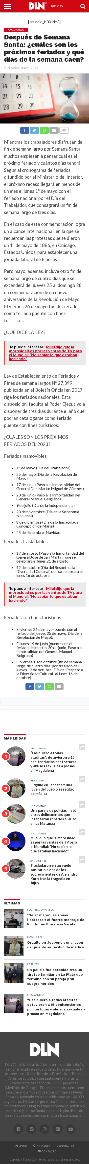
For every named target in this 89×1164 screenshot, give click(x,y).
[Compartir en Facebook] (24, 129)
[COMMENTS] (64, 129)
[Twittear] (34, 129)
